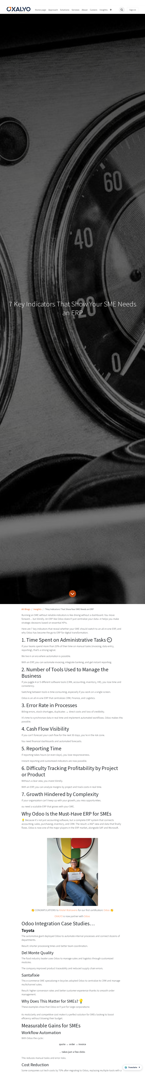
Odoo (107, 910)
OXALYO (59, 916)
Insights (37, 609)
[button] (122, 10)
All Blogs (26, 609)
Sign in (132, 9)
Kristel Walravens (68, 910)
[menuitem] (40, 10)
